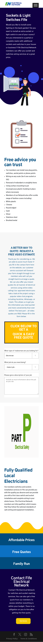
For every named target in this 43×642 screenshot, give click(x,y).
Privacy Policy (12, 638)
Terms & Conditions (28, 638)
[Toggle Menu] (36, 5)
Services (23, 621)
